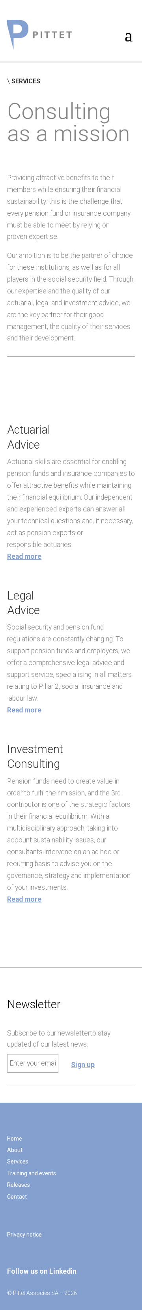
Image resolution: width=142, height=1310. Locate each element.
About (14, 1150)
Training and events (31, 1173)
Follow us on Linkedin (42, 1271)
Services (17, 1161)
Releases (18, 1185)
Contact (17, 1196)
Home (14, 1138)
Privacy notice (24, 1234)
